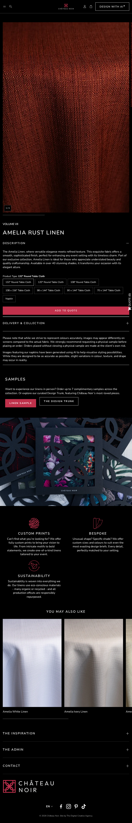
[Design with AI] (112, 6)
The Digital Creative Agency (79, 815)
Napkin (9, 298)
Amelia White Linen (15, 712)
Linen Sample (20, 403)
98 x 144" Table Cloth (48, 290)
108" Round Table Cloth (83, 282)
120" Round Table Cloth (51, 282)
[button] (4, 6)
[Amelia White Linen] (32, 663)
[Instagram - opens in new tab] (68, 806)
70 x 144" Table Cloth (108, 290)
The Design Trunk (59, 401)
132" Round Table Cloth (18, 282)
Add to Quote (66, 310)
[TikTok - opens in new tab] (83, 806)
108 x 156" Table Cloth (18, 290)
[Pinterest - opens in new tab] (76, 806)
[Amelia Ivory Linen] (93, 663)
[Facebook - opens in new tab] (61, 806)
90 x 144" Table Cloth (78, 290)
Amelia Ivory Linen (75, 712)
